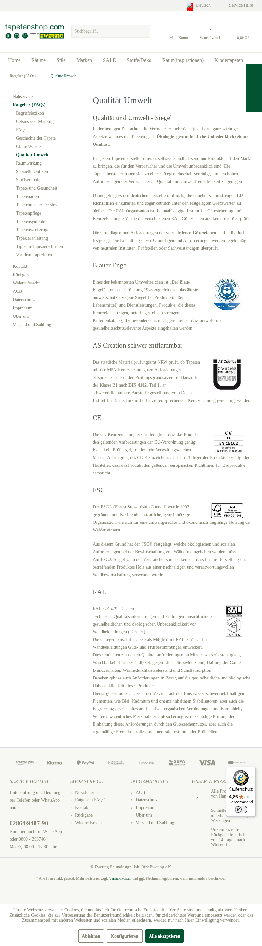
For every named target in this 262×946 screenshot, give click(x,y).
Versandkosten (120, 878)
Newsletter (84, 792)
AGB (17, 291)
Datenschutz (24, 299)
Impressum (23, 308)
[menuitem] (110, 30)
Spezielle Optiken (32, 171)
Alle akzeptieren (164, 936)
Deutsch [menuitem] (204, 5)
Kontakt (20, 266)
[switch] (241, 809)
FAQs (21, 130)
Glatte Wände (28, 146)
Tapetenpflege (28, 213)
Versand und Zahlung (32, 324)
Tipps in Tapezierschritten (39, 246)
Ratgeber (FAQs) (29, 105)
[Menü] (252, 770)
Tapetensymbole (30, 221)
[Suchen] (144, 31)
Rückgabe (21, 274)
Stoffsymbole (28, 179)
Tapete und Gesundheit (36, 188)
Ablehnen (91, 936)
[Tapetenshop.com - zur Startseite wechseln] (34, 31)
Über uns (21, 316)
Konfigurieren (124, 936)
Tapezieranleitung (32, 238)
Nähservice (23, 96)
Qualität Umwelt (32, 154)
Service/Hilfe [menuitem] (241, 5)
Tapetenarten (27, 196)
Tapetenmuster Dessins (36, 204)
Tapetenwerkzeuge (32, 229)
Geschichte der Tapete (36, 138)
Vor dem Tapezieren (34, 254)
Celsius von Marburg (35, 121)
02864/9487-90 (29, 823)
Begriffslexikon (30, 113)
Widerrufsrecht (26, 283)
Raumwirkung (29, 163)
